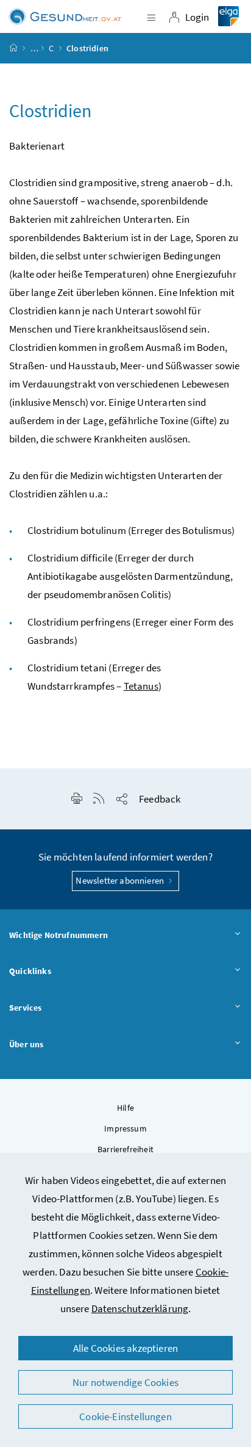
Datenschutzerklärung (140, 1308)
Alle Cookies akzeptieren (125, 1348)
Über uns (26, 1044)
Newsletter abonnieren (121, 880)
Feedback (159, 799)
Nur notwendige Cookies (125, 1382)
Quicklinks (30, 970)
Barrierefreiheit (125, 1149)
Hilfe (125, 1107)
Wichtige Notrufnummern (58, 934)
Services (25, 1007)
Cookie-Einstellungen (125, 1416)
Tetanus (141, 686)
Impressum (125, 1128)
